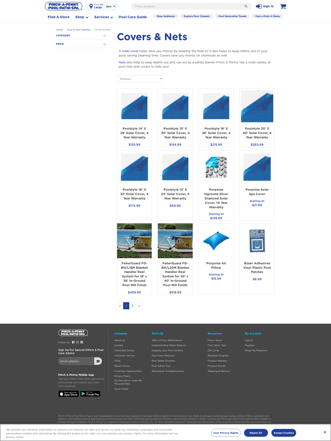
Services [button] (102, 17)
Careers (118, 345)
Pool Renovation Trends (232, 16)
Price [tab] (60, 44)
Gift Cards (213, 350)
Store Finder (121, 388)
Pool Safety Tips (161, 365)
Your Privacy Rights (225, 432)
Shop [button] (80, 17)
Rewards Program (218, 355)
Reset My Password (256, 350)
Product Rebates (217, 360)
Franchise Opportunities (128, 371)
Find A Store (59, 17)
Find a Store (215, 340)
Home (60, 29)
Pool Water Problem (163, 360)
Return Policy (122, 365)
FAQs (117, 360)
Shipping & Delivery (219, 371)
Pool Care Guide (133, 17)
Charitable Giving (124, 350)
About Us (119, 340)
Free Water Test (217, 345)
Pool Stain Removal (163, 355)
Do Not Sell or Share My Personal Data (128, 382)
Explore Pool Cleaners (197, 16)
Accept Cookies (284, 432)
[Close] (325, 432)
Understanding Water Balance (169, 345)
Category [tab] (63, 35)
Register (250, 345)
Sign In (249, 340)
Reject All (256, 432)
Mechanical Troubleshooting (168, 371)
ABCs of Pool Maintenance (167, 340)
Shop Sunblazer (166, 16)
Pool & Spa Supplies (79, 29)
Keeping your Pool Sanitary (167, 350)
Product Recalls (217, 365)
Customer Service (124, 355)
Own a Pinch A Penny (267, 16)
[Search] (246, 5)
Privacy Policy (122, 376)
